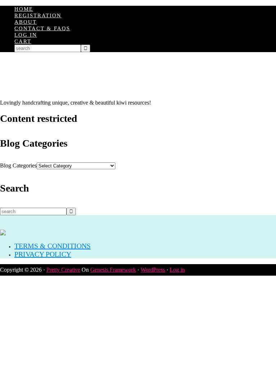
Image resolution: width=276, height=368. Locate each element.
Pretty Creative (63, 270)
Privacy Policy (42, 254)
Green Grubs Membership (138, 76)
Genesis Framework (113, 270)
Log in (177, 270)
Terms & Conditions (52, 246)
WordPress (153, 270)
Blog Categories (18, 165)
